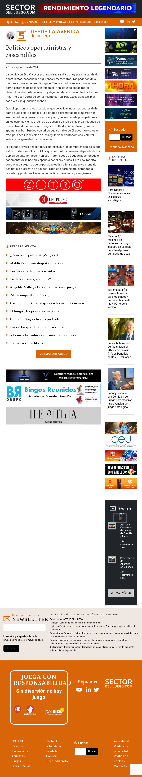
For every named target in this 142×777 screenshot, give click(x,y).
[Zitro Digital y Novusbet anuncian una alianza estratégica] (121, 175)
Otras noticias (21, 766)
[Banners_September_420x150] (121, 484)
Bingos (16, 761)
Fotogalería (53, 746)
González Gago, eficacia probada (35, 319)
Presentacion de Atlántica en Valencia (127, 562)
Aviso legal (121, 741)
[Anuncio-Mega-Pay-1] (121, 74)
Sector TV (52, 741)
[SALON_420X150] (121, 87)
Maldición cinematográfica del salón (38, 263)
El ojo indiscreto (57, 761)
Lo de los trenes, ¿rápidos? (30, 279)
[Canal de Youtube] (122, 21)
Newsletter (67, 22)
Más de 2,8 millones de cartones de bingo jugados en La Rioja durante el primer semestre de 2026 (119, 245)
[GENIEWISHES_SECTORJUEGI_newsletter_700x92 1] (53, 228)
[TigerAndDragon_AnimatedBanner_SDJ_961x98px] (87, 7)
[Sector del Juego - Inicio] (20, 9)
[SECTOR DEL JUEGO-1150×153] (53, 200)
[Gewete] (121, 100)
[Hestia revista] (53, 416)
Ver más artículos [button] (53, 353)
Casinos (17, 746)
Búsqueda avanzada (121, 147)
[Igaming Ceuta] (121, 61)
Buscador (102, 22)
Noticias (14, 22)
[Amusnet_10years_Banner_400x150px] (121, 47)
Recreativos (20, 751)
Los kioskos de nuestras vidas (32, 271)
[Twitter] (133, 21)
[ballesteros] (121, 456)
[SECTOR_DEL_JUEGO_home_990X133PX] (53, 185)
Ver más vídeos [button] (121, 593)
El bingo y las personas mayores (34, 311)
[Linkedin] (128, 21)
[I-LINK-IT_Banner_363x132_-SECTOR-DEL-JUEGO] (121, 34)
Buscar (126, 137)
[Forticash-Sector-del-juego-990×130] (53, 214)
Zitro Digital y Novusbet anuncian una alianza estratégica (119, 195)
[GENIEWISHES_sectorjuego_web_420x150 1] (121, 428)
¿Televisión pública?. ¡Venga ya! (34, 255)
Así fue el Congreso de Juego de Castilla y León (126, 530)
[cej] (121, 442)
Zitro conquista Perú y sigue (31, 295)
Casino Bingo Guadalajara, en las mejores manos (47, 303)
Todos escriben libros (26, 343)
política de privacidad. (67, 650)
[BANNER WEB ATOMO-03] (121, 114)
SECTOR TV (49, 22)
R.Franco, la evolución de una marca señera (43, 335)
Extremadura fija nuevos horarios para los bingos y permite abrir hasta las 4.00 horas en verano (119, 298)
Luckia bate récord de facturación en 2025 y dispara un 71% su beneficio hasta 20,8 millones (119, 350)
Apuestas (18, 756)
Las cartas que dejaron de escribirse (37, 327)
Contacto (85, 22)
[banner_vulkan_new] (53, 376)
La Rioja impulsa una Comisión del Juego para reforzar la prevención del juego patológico (120, 400)
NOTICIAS (18, 741)
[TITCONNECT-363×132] (121, 470)
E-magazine (31, 22)
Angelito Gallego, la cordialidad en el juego (43, 287)
